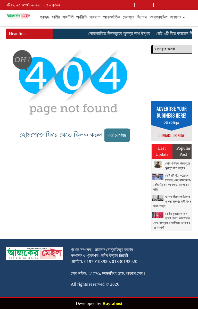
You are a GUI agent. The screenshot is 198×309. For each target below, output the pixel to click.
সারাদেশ (95, 17)
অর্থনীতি (81, 17)
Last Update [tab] (162, 151)
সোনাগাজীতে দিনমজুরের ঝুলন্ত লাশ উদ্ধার (117, 33)
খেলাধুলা (128, 17)
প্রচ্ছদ (44, 17)
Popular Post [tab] (183, 151)
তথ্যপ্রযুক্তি (158, 17)
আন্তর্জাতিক (111, 17)
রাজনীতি (67, 17)
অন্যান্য (176, 17)
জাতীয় (56, 17)
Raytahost (112, 303)
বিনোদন (142, 17)
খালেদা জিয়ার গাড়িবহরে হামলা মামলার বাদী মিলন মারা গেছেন (172, 201)
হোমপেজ (117, 135)
